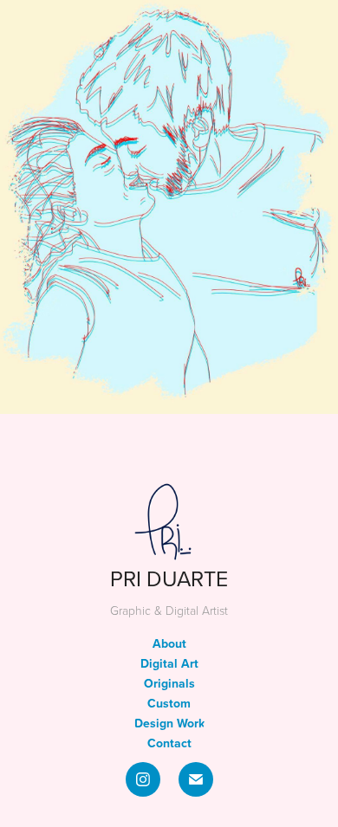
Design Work (169, 723)
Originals (169, 683)
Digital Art (169, 663)
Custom (169, 703)
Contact (169, 743)
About (169, 643)
